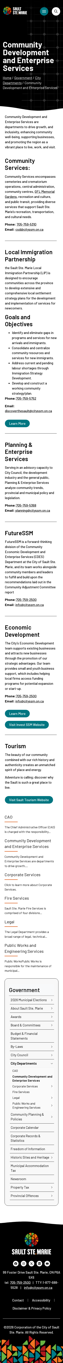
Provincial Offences (25, 1196)
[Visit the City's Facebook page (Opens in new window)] (16, 1263)
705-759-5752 (26, 398)
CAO (15, 1071)
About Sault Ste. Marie (27, 1008)
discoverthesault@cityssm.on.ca (28, 411)
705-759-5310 (26, 224)
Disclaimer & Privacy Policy (31, 1308)
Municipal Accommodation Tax (30, 1168)
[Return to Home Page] (15, 11)
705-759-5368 (26, 505)
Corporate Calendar (25, 1127)
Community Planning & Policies (27, 1116)
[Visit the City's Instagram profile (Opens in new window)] (23, 1263)
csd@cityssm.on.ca (29, 229)
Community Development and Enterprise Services (32, 1078)
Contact (18, 1300)
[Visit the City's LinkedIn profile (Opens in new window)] (39, 1263)
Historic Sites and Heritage (30, 1157)
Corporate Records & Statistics (25, 1138)
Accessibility (41, 1300)
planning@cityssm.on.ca (32, 510)
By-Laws (17, 1046)
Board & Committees (25, 1025)
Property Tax (20, 1187)
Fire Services (21, 1092)
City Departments (24, 1063)
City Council (19, 1055)
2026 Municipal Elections (29, 1000)
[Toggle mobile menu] (44, 11)
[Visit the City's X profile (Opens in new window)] (31, 1263)
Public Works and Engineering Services (26, 1105)
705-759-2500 (26, 600)
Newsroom (18, 1179)
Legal (16, 1098)
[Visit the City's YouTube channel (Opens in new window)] (47, 1263)
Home (7, 78)
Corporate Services (25, 1086)
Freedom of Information (28, 1149)
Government (23, 78)
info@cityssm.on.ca (29, 605)
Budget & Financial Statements (24, 1035)
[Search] (56, 11)
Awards (16, 1017)
